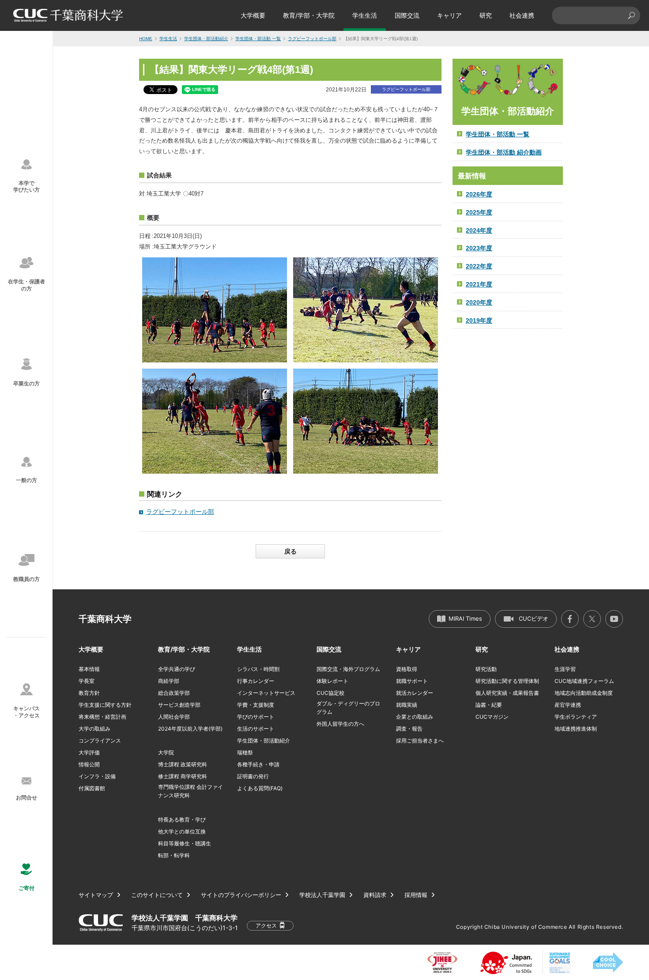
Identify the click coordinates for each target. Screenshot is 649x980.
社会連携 (521, 15)
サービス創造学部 (179, 704)
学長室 (86, 681)
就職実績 (406, 704)
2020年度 (479, 302)
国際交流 (407, 15)
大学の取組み (94, 728)
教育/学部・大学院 (309, 15)
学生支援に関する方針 (105, 704)
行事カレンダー (255, 681)
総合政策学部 (174, 693)
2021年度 (479, 284)
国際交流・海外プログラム (348, 669)
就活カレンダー (414, 693)
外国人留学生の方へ (340, 723)
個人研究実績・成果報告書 (507, 693)
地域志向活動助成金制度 (584, 693)
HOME (145, 38)
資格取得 (406, 669)
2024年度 (479, 230)
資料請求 (374, 895)
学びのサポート (255, 716)
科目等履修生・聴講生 (184, 843)
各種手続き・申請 (258, 764)
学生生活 (364, 15)
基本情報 (89, 669)
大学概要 (253, 15)
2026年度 (479, 194)
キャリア (449, 15)
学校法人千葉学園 (322, 895)
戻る (290, 551)
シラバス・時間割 (258, 669)
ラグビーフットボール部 (312, 38)
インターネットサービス (266, 693)
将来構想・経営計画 (102, 716)
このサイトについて (157, 895)
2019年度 (479, 320)
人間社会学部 (174, 716)
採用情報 (415, 895)
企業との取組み (414, 716)
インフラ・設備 (97, 776)
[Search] (631, 15)
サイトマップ (96, 895)
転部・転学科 (174, 855)
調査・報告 (409, 728)
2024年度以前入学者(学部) (190, 728)
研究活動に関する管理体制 (507, 681)
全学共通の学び (176, 669)
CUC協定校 (330, 693)
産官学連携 (568, 704)
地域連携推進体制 (576, 728)
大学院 (166, 752)
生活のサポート (255, 728)
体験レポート (332, 681)
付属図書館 (92, 788)
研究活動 (486, 669)
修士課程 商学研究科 (182, 776)
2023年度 (479, 248)
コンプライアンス (100, 740)
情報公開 (89, 764)
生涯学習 (565, 669)
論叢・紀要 (488, 704)
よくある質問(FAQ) (260, 788)
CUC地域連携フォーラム (584, 681)
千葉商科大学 (105, 619)
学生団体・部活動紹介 (206, 38)
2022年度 (479, 266)
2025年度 (479, 212)
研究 (485, 15)
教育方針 (89, 693)
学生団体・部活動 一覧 (258, 38)
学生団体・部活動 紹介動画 (504, 152)
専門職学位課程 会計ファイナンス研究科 (190, 791)
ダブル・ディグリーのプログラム (348, 707)
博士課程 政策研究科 (182, 764)
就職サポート (412, 681)
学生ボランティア (576, 716)
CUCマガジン (492, 716)
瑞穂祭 (245, 752)
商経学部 (168, 681)
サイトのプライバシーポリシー (241, 895)
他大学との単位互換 (182, 831)
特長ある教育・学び (182, 819)
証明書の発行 (253, 776)
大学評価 (89, 752)
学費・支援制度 (255, 704)
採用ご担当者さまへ (420, 740)
